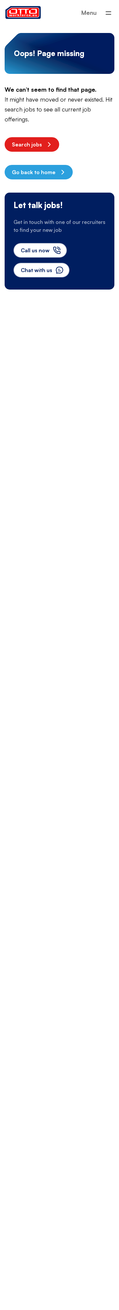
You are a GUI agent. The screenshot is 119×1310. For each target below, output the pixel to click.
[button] (32, 144)
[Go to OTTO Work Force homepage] (23, 12)
